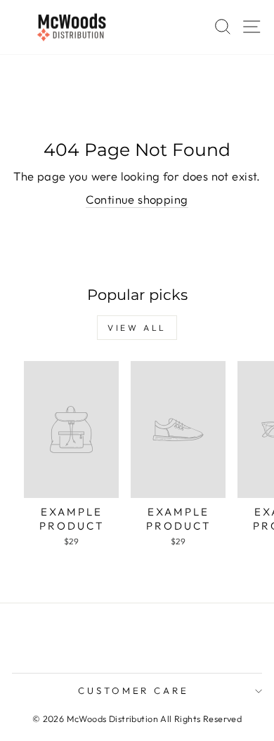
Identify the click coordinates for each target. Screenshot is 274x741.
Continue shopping (137, 199)
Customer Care (134, 690)
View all (137, 327)
